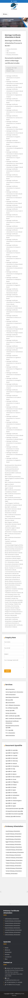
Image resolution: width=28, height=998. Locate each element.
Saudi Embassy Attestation (13, 839)
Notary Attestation (11, 713)
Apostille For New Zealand (13, 776)
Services (7, 954)
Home (6, 947)
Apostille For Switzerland (12, 795)
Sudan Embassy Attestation (13, 865)
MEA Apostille (9, 700)
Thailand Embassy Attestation (14, 860)
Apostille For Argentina (12, 753)
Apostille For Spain (11, 790)
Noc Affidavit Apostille (12, 708)
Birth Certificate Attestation (13, 718)
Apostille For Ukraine (11, 798)
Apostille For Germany (12, 761)
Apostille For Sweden (11, 792)
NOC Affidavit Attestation (13, 705)
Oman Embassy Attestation (13, 844)
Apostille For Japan (11, 771)
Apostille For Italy (10, 769)
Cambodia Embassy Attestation (15, 852)
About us (7, 950)
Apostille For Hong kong (12, 766)
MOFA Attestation (11, 694)
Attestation (8, 952)
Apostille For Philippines (12, 782)
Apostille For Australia (12, 750)
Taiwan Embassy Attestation (14, 863)
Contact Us (8, 956)
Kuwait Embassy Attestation (14, 834)
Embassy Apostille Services (13, 816)
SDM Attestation (10, 735)
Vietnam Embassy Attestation (14, 857)
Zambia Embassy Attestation (14, 868)
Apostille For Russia (11, 787)
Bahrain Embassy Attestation (14, 847)
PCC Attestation (10, 733)
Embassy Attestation (11, 873)
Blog (6, 959)
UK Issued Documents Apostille (14, 811)
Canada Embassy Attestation (14, 850)
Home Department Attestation (14, 692)
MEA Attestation (10, 702)
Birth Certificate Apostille (13, 716)
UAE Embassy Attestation (12, 918)
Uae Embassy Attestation (13, 831)
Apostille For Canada (11, 755)
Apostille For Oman (11, 779)
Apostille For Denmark (12, 758)
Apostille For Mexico (11, 774)
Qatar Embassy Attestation (13, 836)
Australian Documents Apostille (14, 814)
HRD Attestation (10, 689)
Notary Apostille (10, 710)
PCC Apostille (9, 730)
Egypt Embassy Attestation (13, 842)
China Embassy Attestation (13, 855)
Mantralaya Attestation (12, 697)
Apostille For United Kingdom (14, 800)
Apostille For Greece (11, 763)
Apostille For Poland (11, 784)
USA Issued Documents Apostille (15, 808)
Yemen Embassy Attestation (14, 871)
